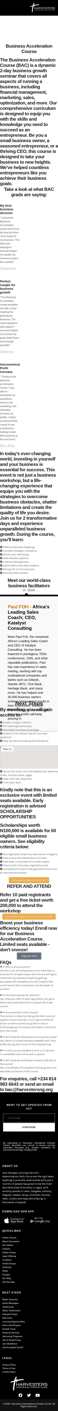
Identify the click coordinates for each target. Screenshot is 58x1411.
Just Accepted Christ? (13, 1347)
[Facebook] (20, 1395)
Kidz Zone (7, 1318)
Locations (7, 1260)
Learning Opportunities (13, 1321)
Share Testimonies (11, 1310)
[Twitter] (29, 1395)
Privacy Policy (9, 1365)
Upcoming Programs (12, 1336)
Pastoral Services (10, 1332)
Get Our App (8, 1282)
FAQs (5, 1271)
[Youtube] (37, 1395)
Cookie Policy (8, 1372)
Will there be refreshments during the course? (31, 1036)
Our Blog (6, 1278)
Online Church (9, 1237)
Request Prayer (10, 1314)
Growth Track (8, 1329)
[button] (29, 967)
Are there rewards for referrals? (23, 995)
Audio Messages (10, 1303)
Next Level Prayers (11, 1325)
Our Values (7, 1245)
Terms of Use (8, 1368)
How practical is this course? (22, 1012)
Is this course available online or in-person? (30, 1050)
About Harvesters (10, 1241)
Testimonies (8, 1307)
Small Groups (9, 1263)
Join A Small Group (11, 1340)
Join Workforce (9, 1343)
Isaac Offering (9, 1256)
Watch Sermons (10, 1299)
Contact (6, 1274)
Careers (6, 1249)
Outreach (6, 1267)
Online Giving (8, 1252)
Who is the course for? (18, 966)
